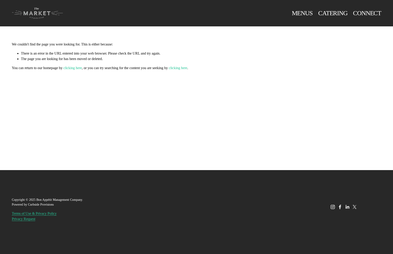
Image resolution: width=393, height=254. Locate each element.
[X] (354, 207)
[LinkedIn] (347, 207)
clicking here (72, 68)
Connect (367, 13)
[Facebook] (340, 207)
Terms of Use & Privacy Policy (34, 213)
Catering (333, 13)
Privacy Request (23, 219)
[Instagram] (332, 207)
